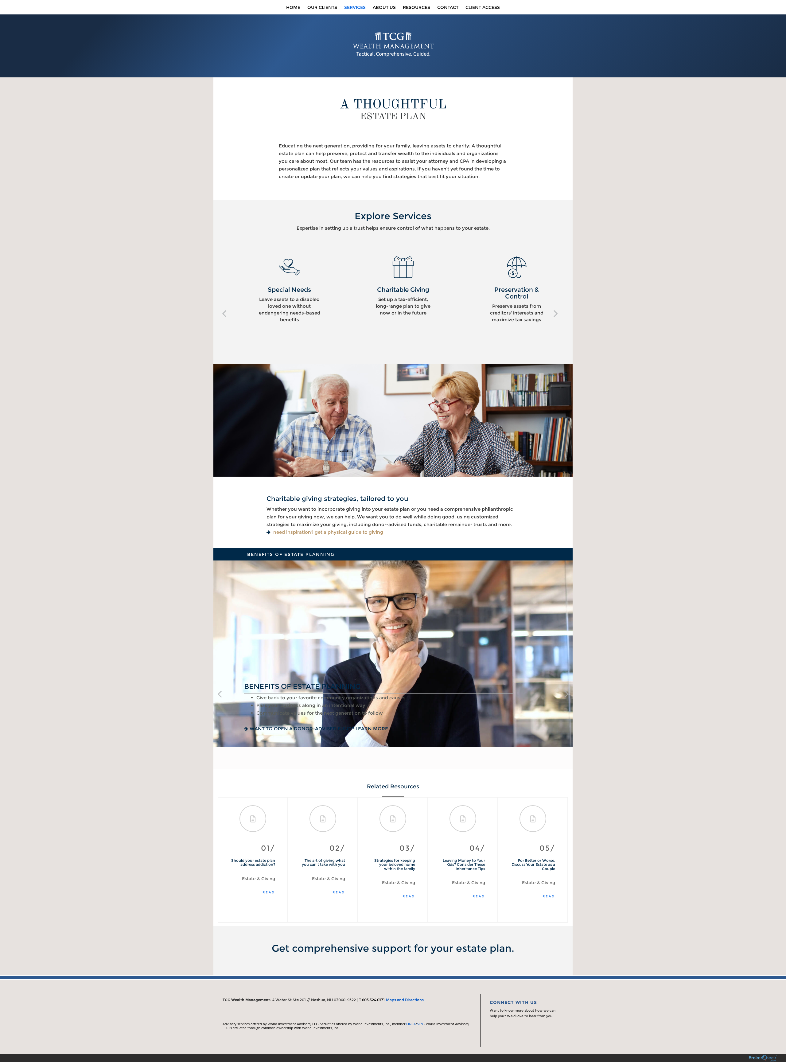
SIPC (420, 1023)
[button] (224, 313)
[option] (279, 289)
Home (293, 7)
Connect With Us (513, 1002)
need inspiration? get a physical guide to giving (328, 532)
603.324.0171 (373, 1000)
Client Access (482, 7)
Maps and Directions (405, 1000)
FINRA (411, 1023)
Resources (416, 7)
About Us (384, 7)
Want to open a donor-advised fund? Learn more (319, 729)
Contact (447, 7)
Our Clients (322, 7)
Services (355, 7)
